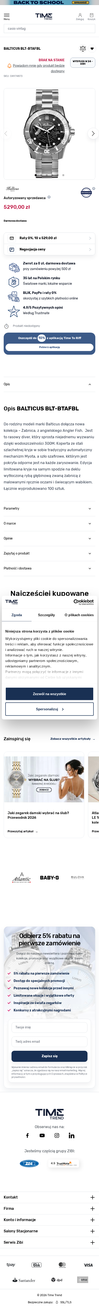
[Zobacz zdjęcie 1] (36, 175)
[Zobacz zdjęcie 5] (58, 175)
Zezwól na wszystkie (49, 694)
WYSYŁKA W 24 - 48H (83, 62)
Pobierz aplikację (49, 347)
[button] (49, 134)
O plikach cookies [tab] (79, 615)
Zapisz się (50, 1056)
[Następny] (93, 133)
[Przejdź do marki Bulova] (77, 877)
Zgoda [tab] (17, 615)
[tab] (49, 384)
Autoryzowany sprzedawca (25, 198)
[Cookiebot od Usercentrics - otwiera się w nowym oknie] (73, 602)
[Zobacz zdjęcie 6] (63, 175)
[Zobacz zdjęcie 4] (52, 175)
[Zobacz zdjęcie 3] (47, 175)
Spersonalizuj (47, 709)
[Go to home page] (44, 16)
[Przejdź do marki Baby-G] (49, 878)
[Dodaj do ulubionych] (92, 48)
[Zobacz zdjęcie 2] (41, 175)
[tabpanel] (49, 445)
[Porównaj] (83, 48)
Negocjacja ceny (55, 249)
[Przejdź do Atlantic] (21, 877)
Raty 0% (55, 238)
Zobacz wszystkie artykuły (72, 738)
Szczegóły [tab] (46, 615)
